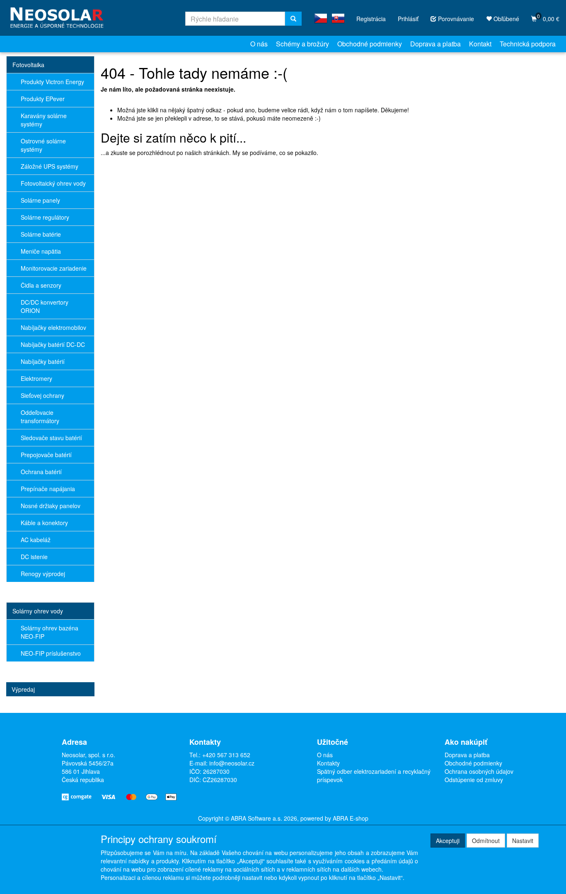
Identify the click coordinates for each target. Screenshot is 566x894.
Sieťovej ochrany (42, 395)
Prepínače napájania (48, 489)
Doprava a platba (435, 43)
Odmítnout (486, 840)
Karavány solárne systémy (44, 119)
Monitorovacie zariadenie (54, 268)
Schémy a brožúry (302, 43)
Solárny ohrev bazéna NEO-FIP (49, 632)
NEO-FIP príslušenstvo (51, 653)
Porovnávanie (455, 19)
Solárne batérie (41, 234)
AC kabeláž (36, 539)
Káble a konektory (44, 522)
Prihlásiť (408, 19)
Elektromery (36, 378)
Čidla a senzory (41, 285)
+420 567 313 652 (226, 755)
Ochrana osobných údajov (479, 771)
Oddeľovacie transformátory (40, 416)
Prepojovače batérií (46, 455)
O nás (259, 43)
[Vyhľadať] (293, 19)
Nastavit (522, 840)
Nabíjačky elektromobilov (53, 327)
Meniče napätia (41, 251)
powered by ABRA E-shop (334, 818)
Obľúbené (505, 19)
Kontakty (328, 763)
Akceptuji (448, 840)
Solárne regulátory (45, 217)
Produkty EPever (43, 98)
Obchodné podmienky (369, 43)
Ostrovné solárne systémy (43, 145)
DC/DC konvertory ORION (44, 306)
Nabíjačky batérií (43, 361)
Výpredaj (23, 689)
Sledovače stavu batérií (51, 438)
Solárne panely (40, 200)
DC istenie (34, 556)
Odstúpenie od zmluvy (474, 779)
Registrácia (371, 19)
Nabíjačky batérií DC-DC (53, 344)
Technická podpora (528, 43)
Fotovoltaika (28, 65)
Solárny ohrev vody (37, 611)
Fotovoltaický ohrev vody (53, 183)
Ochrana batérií (41, 472)
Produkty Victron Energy (52, 82)
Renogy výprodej (43, 573)
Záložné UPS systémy (49, 166)
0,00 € (548, 17)
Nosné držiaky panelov (50, 506)
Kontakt (480, 43)
